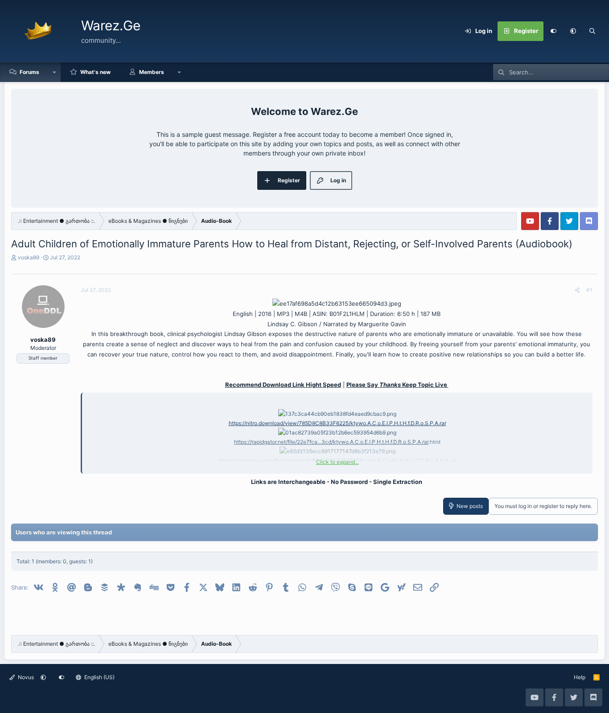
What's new (95, 72)
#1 (589, 290)
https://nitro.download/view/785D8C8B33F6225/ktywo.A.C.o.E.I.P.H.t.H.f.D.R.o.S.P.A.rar (337, 423)
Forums (29, 72)
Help (579, 677)
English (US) (99, 677)
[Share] (577, 290)
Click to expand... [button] (337, 462)
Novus (25, 677)
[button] (573, 31)
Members (151, 72)
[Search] (592, 31)
